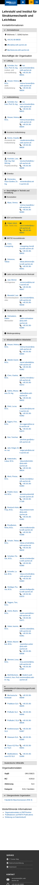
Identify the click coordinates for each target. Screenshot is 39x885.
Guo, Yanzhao (12, 437)
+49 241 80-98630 (14, 40)
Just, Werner (12, 280)
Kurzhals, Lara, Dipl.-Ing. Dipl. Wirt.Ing (11, 161)
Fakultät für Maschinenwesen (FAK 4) (18, 800)
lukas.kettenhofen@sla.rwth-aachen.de (26, 463)
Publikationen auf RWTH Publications (19, 815)
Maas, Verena (12, 203)
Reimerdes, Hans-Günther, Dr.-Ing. (11, 181)
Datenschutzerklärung (16, 863)
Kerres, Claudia (13, 138)
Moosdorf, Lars (12, 295)
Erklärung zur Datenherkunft (15, 817)
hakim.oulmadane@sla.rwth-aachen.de (26, 320)
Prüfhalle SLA (12, 712)
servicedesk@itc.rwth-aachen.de (19, 879)
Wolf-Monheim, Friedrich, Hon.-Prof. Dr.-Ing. (11, 677)
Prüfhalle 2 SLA (13, 720)
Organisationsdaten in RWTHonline (18, 812)
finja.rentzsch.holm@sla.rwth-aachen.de (27, 512)
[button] (2, 2)
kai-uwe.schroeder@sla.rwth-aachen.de (27, 68)
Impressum (13, 867)
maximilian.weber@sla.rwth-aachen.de (26, 646)
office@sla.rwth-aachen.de (17, 45)
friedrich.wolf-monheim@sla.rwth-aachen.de (27, 677)
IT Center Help (14, 859)
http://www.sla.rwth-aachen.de (18, 50)
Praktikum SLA (12, 704)
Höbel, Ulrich (12, 223)
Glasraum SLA (12, 737)
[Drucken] (22, 2)
